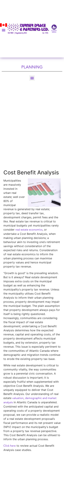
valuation (18, 398)
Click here (9, 446)
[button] (3, 30)
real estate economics (28, 230)
